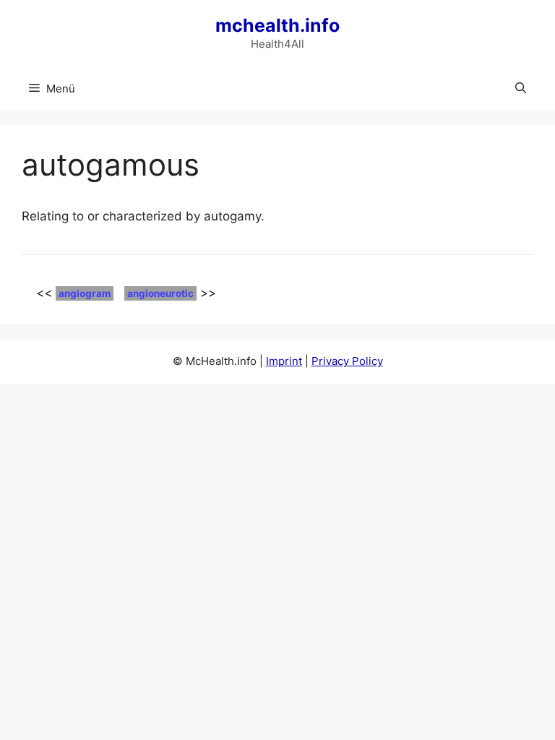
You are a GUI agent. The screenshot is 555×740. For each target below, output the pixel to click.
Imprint (284, 361)
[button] (521, 89)
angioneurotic (160, 293)
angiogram (85, 293)
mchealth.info (277, 25)
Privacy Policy (347, 361)
